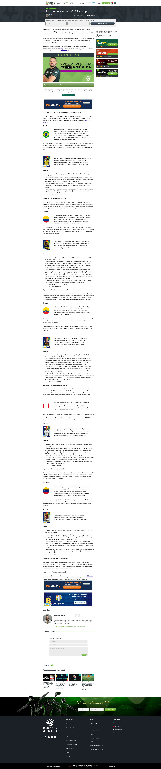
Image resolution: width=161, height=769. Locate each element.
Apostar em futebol (52, 8)
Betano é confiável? (107, 56)
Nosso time (68, 756)
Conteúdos (81, 3)
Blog (67, 736)
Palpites (99, 3)
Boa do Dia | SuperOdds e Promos (73, 732)
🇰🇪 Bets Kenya (116, 732)
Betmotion (62, 48)
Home (58, 3)
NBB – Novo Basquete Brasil (97, 745)
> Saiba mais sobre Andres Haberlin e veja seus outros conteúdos (69, 626)
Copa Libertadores (95, 738)
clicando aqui (64, 50)
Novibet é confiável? (108, 76)
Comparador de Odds (70, 727)
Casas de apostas (69, 723)
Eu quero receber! (102, 23)
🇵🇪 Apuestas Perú (117, 726)
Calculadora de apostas (71, 740)
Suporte (67, 752)
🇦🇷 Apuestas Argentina (118, 729)
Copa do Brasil (94, 734)
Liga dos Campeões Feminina (97, 749)
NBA (92, 741)
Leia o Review (106, 66)
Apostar (112, 44)
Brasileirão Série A (95, 727)
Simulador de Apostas (70, 748)
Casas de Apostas (72, 3)
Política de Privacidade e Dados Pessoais (84, 766)
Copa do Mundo (64, 3)
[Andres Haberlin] (47, 15)
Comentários (91, 15)
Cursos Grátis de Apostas (71, 744)
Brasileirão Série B (94, 730)
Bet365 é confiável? (107, 46)
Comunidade (106, 3)
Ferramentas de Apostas (89, 3)
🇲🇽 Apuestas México (117, 722)
